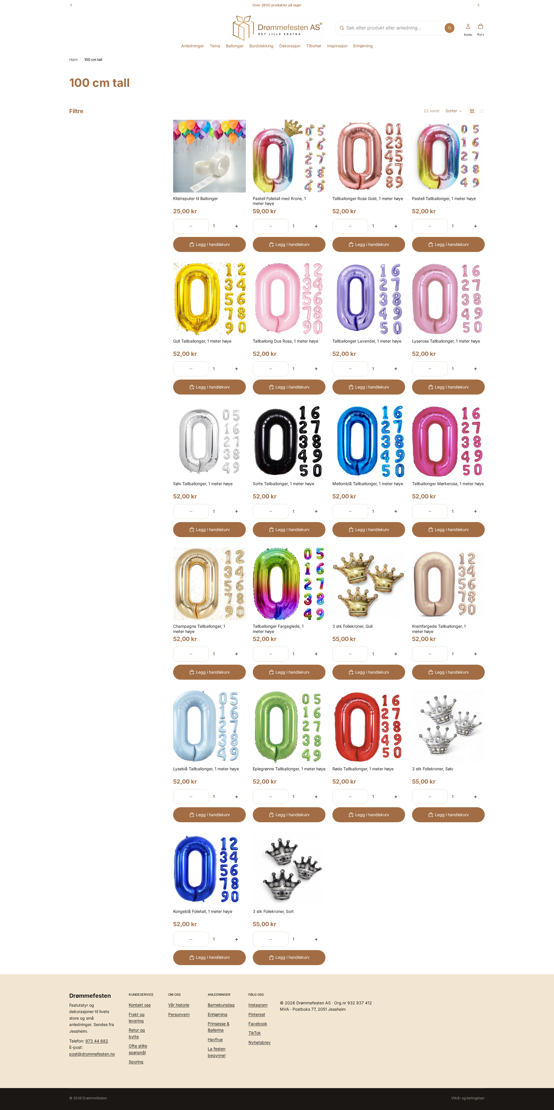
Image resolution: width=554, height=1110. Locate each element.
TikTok (254, 1032)
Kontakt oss (140, 1004)
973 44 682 (96, 1040)
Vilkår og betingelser (468, 1098)
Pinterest (256, 1014)
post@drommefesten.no (92, 1053)
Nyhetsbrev (259, 1042)
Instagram (257, 1004)
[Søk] (449, 28)
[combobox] (388, 28)
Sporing (136, 1061)
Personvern (179, 1014)
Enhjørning (217, 1014)
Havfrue (215, 1039)
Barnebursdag (221, 1004)
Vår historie (178, 1004)
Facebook (257, 1023)
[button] (454, 111)
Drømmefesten (95, 1098)
